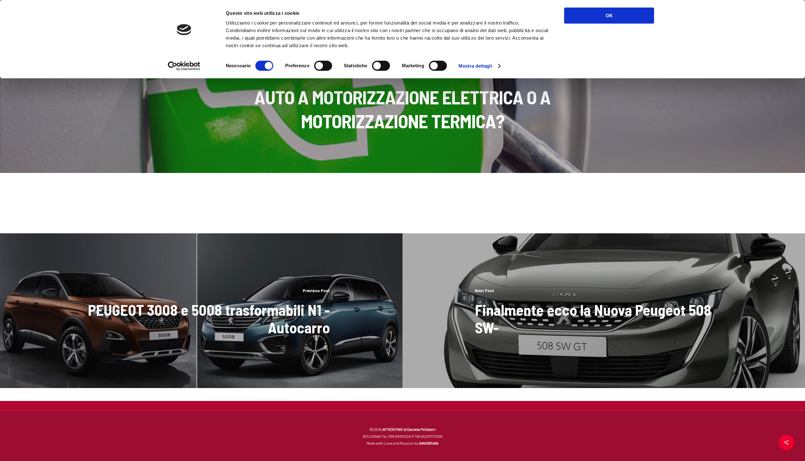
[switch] (323, 66)
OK (609, 15)
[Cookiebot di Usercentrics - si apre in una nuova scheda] (184, 66)
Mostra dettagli (475, 66)
